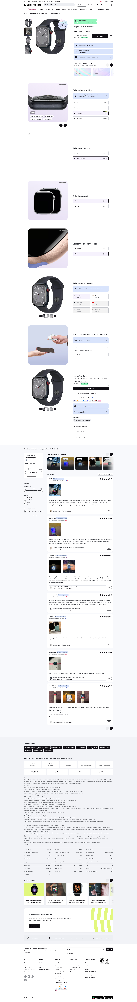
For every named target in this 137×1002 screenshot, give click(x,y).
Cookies (87, 969)
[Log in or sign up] (107, 4)
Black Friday (73, 971)
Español (111, 1)
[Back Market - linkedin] (25, 980)
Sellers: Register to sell (60, 978)
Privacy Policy (88, 975)
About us (26, 963)
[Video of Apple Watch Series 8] (28, 32)
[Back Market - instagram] (25, 976)
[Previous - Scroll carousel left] (107, 65)
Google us (48, 920)
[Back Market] (32, 5)
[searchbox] (60, 4)
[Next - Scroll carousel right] (111, 65)
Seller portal (57, 980)
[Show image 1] (44, 316)
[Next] (55, 316)
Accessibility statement (30, 969)
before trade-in (83, 35)
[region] (93, 72)
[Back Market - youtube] (32, 976)
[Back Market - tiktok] (29, 976)
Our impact (27, 967)
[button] (63, 24)
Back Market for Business (61, 982)
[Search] (45, 4)
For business (100, 5)
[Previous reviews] (107, 728)
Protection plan (58, 967)
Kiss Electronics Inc (87, 397)
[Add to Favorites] (111, 36)
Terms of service (89, 963)
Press (25, 965)
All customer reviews (75, 967)
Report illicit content (90, 977)
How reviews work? (31, 476)
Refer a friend (58, 963)
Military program (59, 976)
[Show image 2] (47, 316)
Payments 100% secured (61, 984)
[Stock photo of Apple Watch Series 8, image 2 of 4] (28, 40)
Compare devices (74, 965)
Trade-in (57, 969)
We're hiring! (27, 971)
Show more (52, 717)
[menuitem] (49, 9)
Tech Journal (73, 963)
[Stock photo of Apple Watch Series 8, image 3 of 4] (28, 49)
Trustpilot (26, 974)
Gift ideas (72, 969)
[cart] (111, 4)
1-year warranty (58, 965)
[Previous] (40, 316)
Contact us (42, 963)
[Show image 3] (51, 316)
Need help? (91, 5)
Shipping (41, 967)
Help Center (42, 965)
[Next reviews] (111, 728)
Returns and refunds (44, 969)
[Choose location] (101, 1)
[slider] (25, 491)
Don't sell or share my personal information (90, 971)
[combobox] (91, 347)
